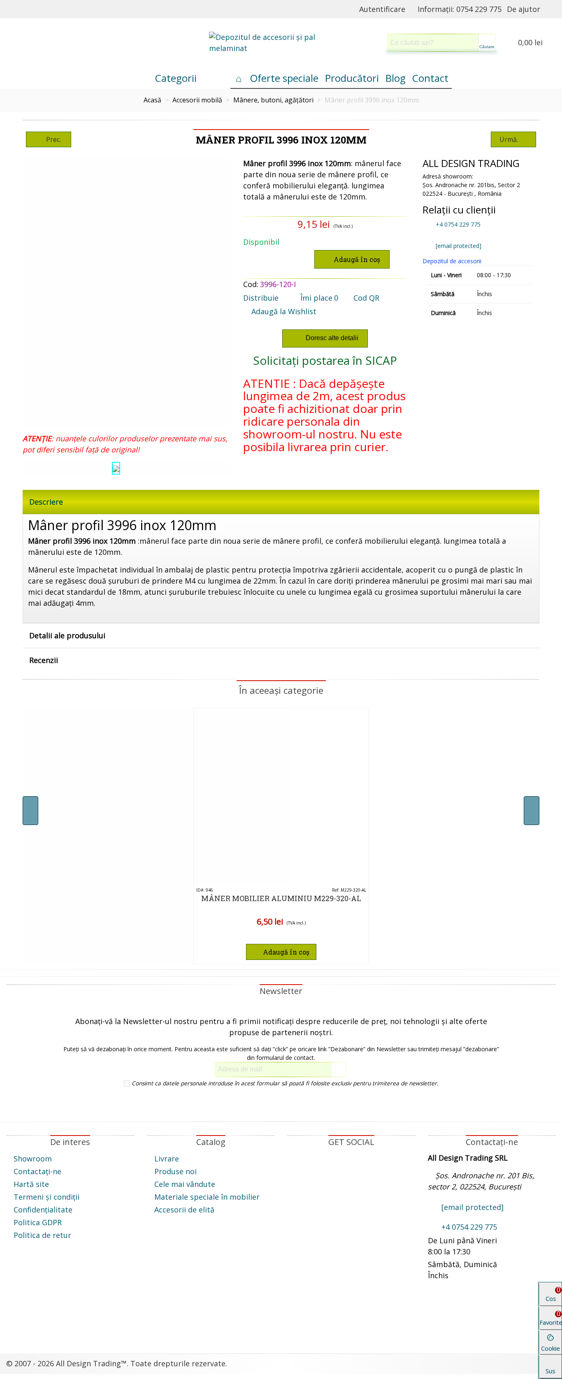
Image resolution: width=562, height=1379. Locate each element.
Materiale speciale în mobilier (207, 1197)
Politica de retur (42, 1235)
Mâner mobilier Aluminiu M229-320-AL (281, 898)
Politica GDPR (38, 1222)
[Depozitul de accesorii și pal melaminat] (281, 43)
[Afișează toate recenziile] (281, 937)
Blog (396, 78)
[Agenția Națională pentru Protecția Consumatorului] (211, 1319)
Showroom (33, 1158)
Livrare (166, 1158)
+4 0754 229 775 (457, 224)
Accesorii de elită (184, 1209)
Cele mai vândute (184, 1184)
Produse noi (175, 1171)
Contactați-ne (37, 1171)
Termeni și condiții (46, 1197)
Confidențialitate (43, 1209)
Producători (352, 78)
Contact (430, 78)
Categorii (176, 78)
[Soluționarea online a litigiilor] (351, 1314)
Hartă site (31, 1184)
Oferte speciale (284, 78)
